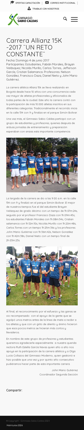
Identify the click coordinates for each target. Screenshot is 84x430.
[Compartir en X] (42, 401)
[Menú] (72, 19)
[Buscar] (63, 19)
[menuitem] (25, 3)
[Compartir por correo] (66, 401)
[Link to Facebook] (63, 421)
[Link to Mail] (75, 421)
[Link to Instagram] (69, 421)
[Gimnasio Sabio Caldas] (34, 19)
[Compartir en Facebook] (18, 401)
